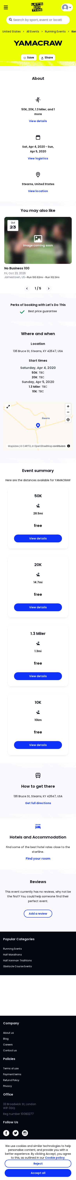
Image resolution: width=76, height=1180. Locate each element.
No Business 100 (16, 268)
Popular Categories (18, 939)
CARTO (27, 446)
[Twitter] (17, 1137)
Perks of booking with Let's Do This (38, 305)
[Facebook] (7, 1137)
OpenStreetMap (43, 446)
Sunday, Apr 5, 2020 (38, 382)
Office (8, 1094)
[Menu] (14, 8)
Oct (13, 222)
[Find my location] (68, 419)
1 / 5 (38, 288)
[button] (38, 425)
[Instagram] (26, 1137)
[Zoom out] (68, 412)
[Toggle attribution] (68, 446)
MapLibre (13, 446)
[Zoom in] (68, 406)
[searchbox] (38, 20)
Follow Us (10, 1122)
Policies (9, 1059)
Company (11, 1023)
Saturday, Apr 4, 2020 (38, 368)
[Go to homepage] (38, 8)
